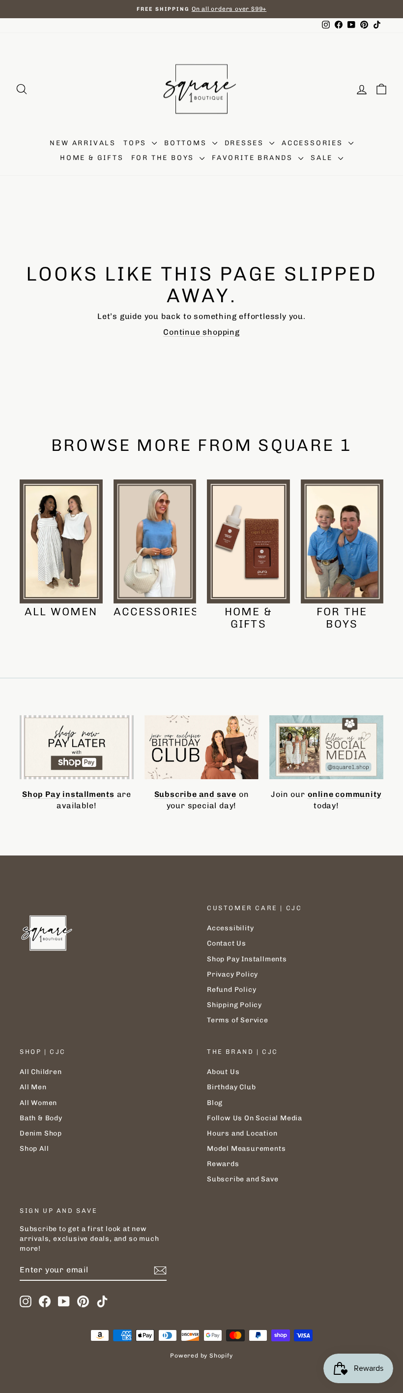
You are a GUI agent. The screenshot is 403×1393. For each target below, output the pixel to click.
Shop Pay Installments (247, 959)
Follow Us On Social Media (254, 1118)
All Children (41, 1072)
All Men (33, 1087)
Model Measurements (246, 1148)
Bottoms (186, 143)
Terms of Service (237, 1020)
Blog (215, 1103)
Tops (136, 143)
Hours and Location (242, 1133)
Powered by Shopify (201, 1355)
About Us (223, 1072)
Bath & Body (41, 1118)
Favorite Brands (254, 158)
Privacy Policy (232, 974)
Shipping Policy (234, 1005)
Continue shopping (201, 332)
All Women (38, 1103)
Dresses (246, 143)
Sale (323, 158)
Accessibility (230, 928)
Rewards (223, 1164)
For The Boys (164, 158)
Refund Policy (231, 989)
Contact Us (226, 943)
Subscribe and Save (242, 1179)
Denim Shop (41, 1133)
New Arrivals (83, 143)
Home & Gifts (92, 158)
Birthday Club (231, 1087)
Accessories (314, 143)
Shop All (34, 1148)
